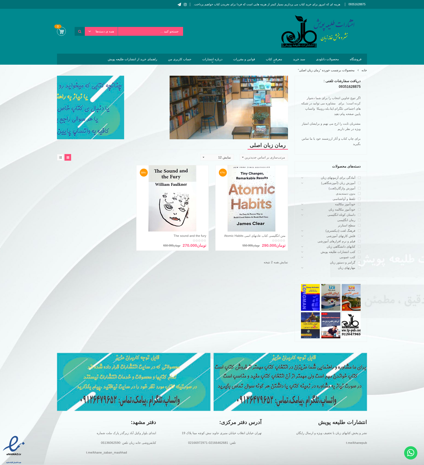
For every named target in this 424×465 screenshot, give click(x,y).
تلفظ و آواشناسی (344, 199)
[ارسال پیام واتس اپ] (410, 452)
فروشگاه (356, 59)
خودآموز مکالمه (345, 204)
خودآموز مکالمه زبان (342, 209)
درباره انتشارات (212, 59)
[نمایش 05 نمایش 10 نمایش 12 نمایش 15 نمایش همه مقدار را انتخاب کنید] (217, 157)
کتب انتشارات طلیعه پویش (338, 252)
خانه (364, 70)
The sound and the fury (190, 235)
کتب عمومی (347, 257)
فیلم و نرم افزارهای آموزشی (336, 241)
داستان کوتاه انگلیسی (341, 214)
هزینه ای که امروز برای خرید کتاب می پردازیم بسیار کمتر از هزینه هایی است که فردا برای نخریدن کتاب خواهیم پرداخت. (266, 4)
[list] (60, 157)
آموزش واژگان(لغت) (342, 188)
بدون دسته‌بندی (345, 193)
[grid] (67, 157)
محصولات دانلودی (327, 59)
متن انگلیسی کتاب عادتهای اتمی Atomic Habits (255, 235)
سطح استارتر (346, 225)
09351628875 (356, 4)
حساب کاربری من (179, 59)
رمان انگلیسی (346, 220)
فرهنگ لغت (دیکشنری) (340, 230)
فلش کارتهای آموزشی (340, 236)
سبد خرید (299, 59)
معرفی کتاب (274, 59)
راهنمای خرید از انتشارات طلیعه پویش (132, 59)
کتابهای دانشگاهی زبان (341, 246)
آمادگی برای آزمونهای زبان (338, 177)
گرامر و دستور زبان (342, 262)
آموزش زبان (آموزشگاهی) (338, 183)
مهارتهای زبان (346, 267)
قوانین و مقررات (244, 59)
